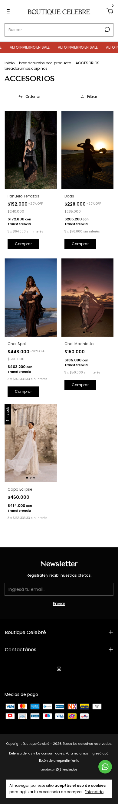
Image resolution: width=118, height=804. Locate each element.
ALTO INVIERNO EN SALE (23, 47)
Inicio (10, 63)
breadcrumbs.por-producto (45, 63)
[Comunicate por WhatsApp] (105, 767)
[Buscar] (106, 29)
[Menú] (9, 12)
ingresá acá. (99, 753)
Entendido (94, 791)
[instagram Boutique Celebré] (59, 668)
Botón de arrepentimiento (59, 760)
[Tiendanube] (59, 770)
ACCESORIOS (88, 63)
